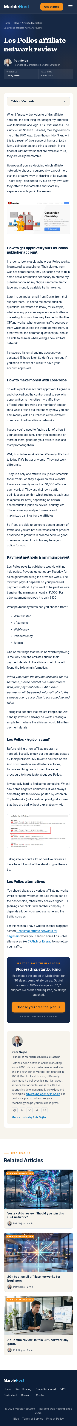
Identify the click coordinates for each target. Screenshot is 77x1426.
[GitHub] (44, 1110)
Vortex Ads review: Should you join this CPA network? (35, 1215)
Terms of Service (32, 1418)
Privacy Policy (55, 1418)
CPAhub (33, 941)
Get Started (51, 6)
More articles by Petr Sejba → (30, 1117)
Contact (41, 1395)
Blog (16, 23)
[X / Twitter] (30, 1110)
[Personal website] (15, 1110)
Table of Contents (23, 101)
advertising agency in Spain (43, 1093)
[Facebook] (37, 1110)
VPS (63, 1389)
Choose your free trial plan (36, 1007)
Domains (26, 1395)
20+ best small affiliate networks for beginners (34, 1278)
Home (7, 23)
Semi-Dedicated (46, 1389)
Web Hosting (23, 1389)
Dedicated (10, 1395)
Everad (46, 941)
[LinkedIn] (22, 1110)
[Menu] (70, 7)
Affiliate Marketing (32, 23)
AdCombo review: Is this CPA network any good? (37, 1342)
